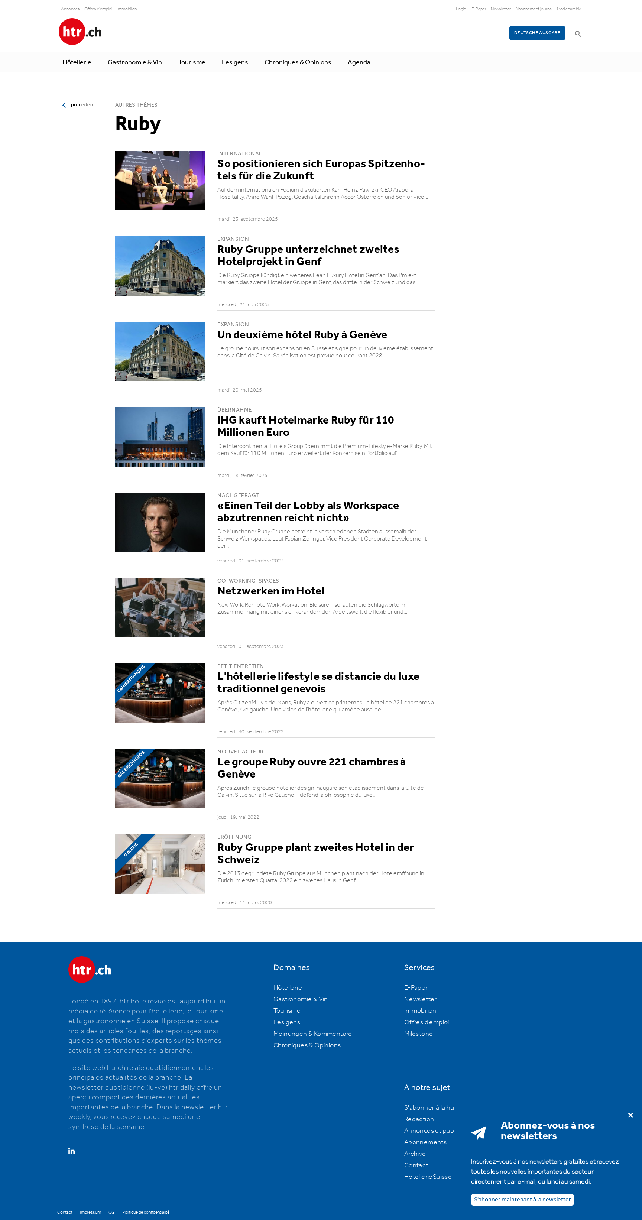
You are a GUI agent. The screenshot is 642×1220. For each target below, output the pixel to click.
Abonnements (425, 1142)
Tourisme (191, 62)
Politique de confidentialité (145, 1212)
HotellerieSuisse (428, 1177)
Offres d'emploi (98, 9)
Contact (416, 1165)
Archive (415, 1154)
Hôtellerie (76, 62)
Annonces (70, 9)
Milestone (418, 1034)
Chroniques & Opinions (298, 62)
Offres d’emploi (426, 1022)
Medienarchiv (569, 9)
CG (111, 1212)
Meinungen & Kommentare (312, 1034)
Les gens (235, 62)
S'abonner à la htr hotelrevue (446, 1108)
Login (461, 9)
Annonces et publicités (437, 1131)
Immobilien (127, 9)
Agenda (359, 62)
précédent (83, 104)
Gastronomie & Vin (135, 62)
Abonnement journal (533, 9)
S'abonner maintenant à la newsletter (522, 1199)
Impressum (90, 1212)
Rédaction (419, 1119)
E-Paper (478, 9)
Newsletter (501, 9)
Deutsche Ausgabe (537, 32)
